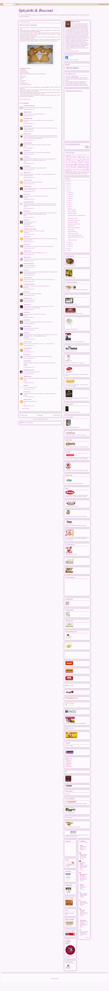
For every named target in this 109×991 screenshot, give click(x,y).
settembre (70, 198)
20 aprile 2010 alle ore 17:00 (29, 241)
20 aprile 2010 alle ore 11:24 (29, 123)
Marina (25, 236)
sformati (76, 172)
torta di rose (86, 172)
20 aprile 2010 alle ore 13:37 (29, 191)
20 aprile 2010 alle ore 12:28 (29, 163)
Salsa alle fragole (71, 229)
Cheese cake (68, 766)
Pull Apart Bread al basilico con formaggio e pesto (83, 848)
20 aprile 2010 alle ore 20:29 (29, 281)
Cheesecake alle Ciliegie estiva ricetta (83, 933)
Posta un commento (25, 408)
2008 (68, 250)
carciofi (71, 157)
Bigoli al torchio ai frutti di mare (74, 227)
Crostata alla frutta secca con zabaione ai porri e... (76, 216)
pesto (85, 167)
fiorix (25, 312)
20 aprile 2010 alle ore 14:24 (29, 208)
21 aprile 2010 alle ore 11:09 (29, 345)
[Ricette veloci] (69, 758)
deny (25, 291)
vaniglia (81, 845)
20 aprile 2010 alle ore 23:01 (29, 317)
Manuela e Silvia (76, 21)
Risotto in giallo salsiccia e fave (74, 220)
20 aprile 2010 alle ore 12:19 (29, 154)
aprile (69, 208)
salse (80, 171)
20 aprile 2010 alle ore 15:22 (29, 234)
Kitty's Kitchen (83, 920)
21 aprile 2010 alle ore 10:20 (29, 330)
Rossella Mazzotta (27, 284)
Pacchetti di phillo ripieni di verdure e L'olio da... (76, 237)
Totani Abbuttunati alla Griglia (83, 896)
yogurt (72, 173)
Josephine (26, 298)
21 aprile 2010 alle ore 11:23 (29, 351)
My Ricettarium (27, 202)
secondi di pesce (69, 172)
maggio (69, 206)
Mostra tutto (87, 937)
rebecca (25, 391)
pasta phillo (70, 167)
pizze (81, 169)
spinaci (79, 172)
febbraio (69, 244)
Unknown (26, 180)
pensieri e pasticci (83, 854)
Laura (25, 150)
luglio (69, 202)
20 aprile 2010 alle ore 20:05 (29, 267)
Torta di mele (68, 760)
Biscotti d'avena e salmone (73, 218)
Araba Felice (26, 118)
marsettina (26, 348)
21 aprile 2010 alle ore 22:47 (29, 396)
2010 (68, 191)
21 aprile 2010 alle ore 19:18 (29, 382)
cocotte (87, 157)
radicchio (74, 171)
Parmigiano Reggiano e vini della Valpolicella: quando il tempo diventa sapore (84, 924)
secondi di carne (85, 171)
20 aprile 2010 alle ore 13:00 (29, 177)
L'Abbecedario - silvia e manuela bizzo (73, 90)
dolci (66, 161)
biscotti (28, 99)
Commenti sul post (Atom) (42, 419)
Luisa (25, 320)
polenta (83, 169)
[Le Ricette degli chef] (69, 685)
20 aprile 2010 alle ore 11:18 (29, 115)
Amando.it (71, 745)
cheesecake (83, 157)
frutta (79, 161)
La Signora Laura (27, 105)
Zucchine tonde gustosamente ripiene (75, 235)
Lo (24, 270)
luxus (25, 244)
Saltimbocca (68, 761)
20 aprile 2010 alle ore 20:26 (29, 275)
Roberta (25, 326)
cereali (78, 157)
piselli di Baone (75, 169)
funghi (82, 161)
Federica (25, 134)
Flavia (25, 354)
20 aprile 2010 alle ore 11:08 (29, 109)
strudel (82, 172)
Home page (40, 415)
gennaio (69, 246)
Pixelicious (82, 884)
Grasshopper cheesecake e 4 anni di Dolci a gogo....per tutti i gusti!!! (84, 913)
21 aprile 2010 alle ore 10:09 (29, 323)
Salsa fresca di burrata (72, 211)
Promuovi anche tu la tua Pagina (71, 59)
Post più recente (23, 415)
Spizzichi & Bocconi (36, 10)
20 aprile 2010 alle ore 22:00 (29, 295)
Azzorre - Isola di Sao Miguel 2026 (84, 904)
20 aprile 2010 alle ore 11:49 (29, 140)
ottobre (69, 196)
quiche (70, 171)
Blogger (56, 978)
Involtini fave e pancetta (72, 213)
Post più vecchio (56, 415)
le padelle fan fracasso (28, 229)
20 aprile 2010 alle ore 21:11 (29, 289)
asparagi (73, 155)
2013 (68, 185)
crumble (87, 159)
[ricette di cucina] (69, 753)
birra (76, 155)
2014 (68, 183)
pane (72, 166)
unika (25, 194)
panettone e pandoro (77, 166)
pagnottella (26, 143)
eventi (69, 161)
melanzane (67, 164)
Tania (25, 211)
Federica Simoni (27, 263)
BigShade (25, 376)
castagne (74, 157)
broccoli (84, 155)
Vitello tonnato (69, 763)
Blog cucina (67, 793)
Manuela (25, 112)
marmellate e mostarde (83, 162)
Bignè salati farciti (71, 225)
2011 (68, 189)
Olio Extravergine (68, 817)
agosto (69, 200)
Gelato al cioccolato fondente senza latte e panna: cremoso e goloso (84, 867)
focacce (72, 161)
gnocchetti (86, 160)
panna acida (83, 166)
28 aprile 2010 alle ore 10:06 (29, 405)
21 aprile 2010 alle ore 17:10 (29, 373)
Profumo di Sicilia (83, 894)
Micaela (25, 172)
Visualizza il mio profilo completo (71, 51)
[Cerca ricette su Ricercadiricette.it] (69, 728)
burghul (88, 155)
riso (77, 171)
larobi (25, 157)
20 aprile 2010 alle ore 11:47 (29, 131)
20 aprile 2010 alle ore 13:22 (29, 183)
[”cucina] (66, 771)
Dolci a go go (82, 910)
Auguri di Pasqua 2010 (72, 240)
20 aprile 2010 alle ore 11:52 (29, 147)
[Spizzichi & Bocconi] (66, 58)
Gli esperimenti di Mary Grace (83, 875)
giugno (69, 204)
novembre (70, 194)
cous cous (73, 159)
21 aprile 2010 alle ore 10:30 (29, 339)
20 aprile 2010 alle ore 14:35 (29, 217)
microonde (74, 164)
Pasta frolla (68, 764)
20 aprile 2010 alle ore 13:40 (29, 199)
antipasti (25, 99)
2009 (68, 248)
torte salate (67, 173)
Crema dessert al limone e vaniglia (83, 856)
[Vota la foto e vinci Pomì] (70, 914)
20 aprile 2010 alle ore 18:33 (29, 254)
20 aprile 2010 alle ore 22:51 (29, 309)
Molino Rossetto (82, 164)
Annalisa (25, 250)
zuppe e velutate (84, 173)
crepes (76, 159)
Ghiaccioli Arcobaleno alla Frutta (83, 887)
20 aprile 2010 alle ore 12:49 (29, 169)
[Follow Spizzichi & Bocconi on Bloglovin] (72, 68)
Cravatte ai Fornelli (84, 932)
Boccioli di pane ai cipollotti (73, 233)
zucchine (79, 173)
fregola (76, 160)
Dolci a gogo (26, 126)
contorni (68, 159)
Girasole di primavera (72, 209)
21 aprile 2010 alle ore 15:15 (29, 367)
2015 (68, 181)
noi (69, 166)
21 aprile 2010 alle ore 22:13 (29, 389)
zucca (75, 173)
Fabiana (25, 257)
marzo (69, 242)
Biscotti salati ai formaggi (72, 222)
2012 (68, 187)
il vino (74, 162)
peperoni (81, 167)
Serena (25, 166)
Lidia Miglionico (27, 370)
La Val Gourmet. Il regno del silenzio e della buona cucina (83, 878)
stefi (24, 220)
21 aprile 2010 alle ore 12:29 (29, 358)
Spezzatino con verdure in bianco (74, 224)
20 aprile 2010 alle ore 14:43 (29, 226)
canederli (67, 157)
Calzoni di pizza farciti (72, 231)
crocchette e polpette (82, 159)
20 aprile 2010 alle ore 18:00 (29, 248)
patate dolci (76, 167)
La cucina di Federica (82, 863)
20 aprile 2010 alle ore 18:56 (29, 260)
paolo (25, 332)
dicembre (70, 192)
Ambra (25, 304)
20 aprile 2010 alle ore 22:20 (29, 301)
